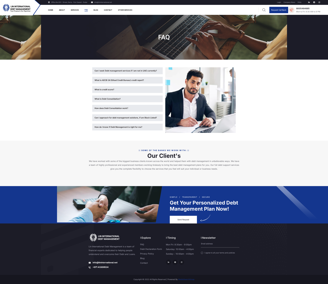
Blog (96, 10)
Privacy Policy (147, 253)
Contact (108, 10)
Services (75, 10)
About (62, 10)
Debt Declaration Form (151, 249)
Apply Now (164, 156)
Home (50, 10)
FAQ (86, 10)
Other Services (125, 10)
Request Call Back (278, 10)
